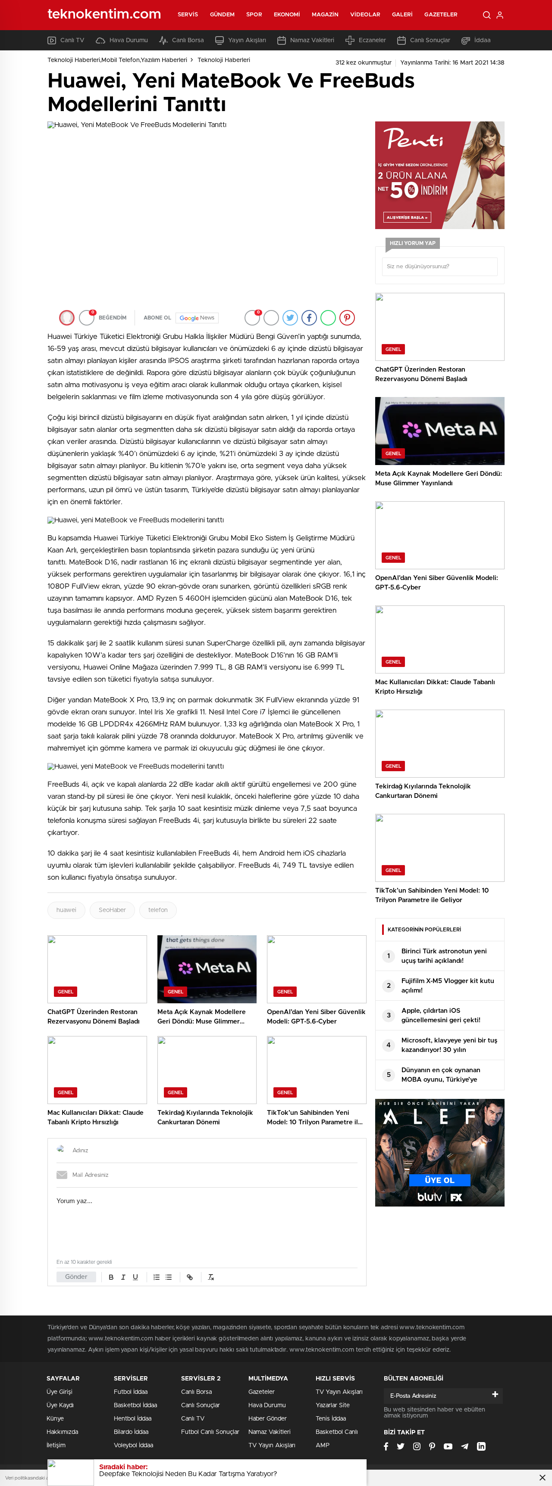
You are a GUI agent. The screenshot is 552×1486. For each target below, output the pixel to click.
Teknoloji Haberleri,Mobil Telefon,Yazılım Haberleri (117, 60)
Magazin (325, 15)
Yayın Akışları (247, 40)
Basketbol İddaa (135, 1405)
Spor (254, 15)
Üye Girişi (59, 1392)
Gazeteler (441, 15)
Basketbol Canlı (337, 1432)
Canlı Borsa (188, 40)
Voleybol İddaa (133, 1446)
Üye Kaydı (60, 1405)
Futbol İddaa (130, 1392)
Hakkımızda (62, 1432)
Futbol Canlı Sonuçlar (210, 1432)
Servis (188, 15)
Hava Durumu (129, 40)
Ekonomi (287, 15)
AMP (322, 1446)
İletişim (56, 1446)
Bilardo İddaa (131, 1432)
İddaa (482, 40)
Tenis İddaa (331, 1419)
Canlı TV (72, 40)
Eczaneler (372, 40)
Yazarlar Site (333, 1405)
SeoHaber (112, 910)
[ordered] (157, 1277)
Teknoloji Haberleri (224, 60)
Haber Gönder (267, 1419)
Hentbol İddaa (132, 1419)
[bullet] (169, 1277)
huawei (66, 910)
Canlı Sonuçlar (430, 40)
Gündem (222, 15)
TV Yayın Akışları (271, 1446)
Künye (55, 1419)
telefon (158, 910)
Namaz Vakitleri (312, 40)
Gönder (76, 1277)
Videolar (365, 15)
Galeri (402, 15)
